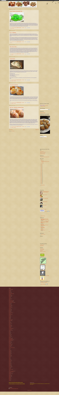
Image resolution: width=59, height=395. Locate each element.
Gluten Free (10, 323)
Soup (9, 368)
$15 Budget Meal (10, 289)
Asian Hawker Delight (11, 293)
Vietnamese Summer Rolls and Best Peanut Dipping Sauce (46, 191)
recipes (43, 255)
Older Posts (37, 129)
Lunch (9, 335)
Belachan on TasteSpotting (42, 251)
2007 (41, 181)
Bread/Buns (12, 103)
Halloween (10, 326)
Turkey (9, 374)
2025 (41, 164)
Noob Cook (42, 229)
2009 (41, 179)
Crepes (9, 308)
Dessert (12, 28)
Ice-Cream (10, 329)
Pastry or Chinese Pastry (11, 347)
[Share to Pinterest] (29, 27)
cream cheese (10, 307)
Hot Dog (9, 327)
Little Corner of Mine (14, 27)
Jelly (13, 28)
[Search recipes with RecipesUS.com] (47, 275)
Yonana (9, 380)
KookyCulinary (42, 224)
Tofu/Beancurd (10, 373)
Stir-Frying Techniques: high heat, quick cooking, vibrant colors (44, 225)
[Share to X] (28, 27)
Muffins (9, 341)
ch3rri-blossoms (42, 227)
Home (24, 129)
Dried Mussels (10, 314)
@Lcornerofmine (46, 105)
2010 (41, 178)
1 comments (23, 27)
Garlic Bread (12, 58)
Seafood (9, 363)
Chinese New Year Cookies (11, 302)
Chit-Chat (10, 303)
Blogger (30, 390)
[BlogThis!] (27, 27)
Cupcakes (10, 309)
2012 (41, 176)
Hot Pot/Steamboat (11, 328)
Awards (9, 294)
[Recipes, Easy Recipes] (42, 284)
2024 (41, 165)
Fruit (9, 321)
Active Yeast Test (42, 151)
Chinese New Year (10, 301)
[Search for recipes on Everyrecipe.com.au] (42, 282)
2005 (41, 183)
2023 (41, 166)
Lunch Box (10, 336)
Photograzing (41, 250)
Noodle (9, 343)
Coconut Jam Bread (14, 84)
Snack (9, 367)
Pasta (9, 346)
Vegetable (10, 375)
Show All (49, 231)
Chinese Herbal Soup (11, 300)
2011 (41, 177)
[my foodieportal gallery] (42, 269)
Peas (9, 348)
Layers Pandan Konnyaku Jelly (16, 11)
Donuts (9, 313)
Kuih (9, 333)
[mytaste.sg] (45, 282)
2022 (41, 167)
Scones (9, 362)
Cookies (9, 306)
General (9, 322)
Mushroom (10, 342)
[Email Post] (25, 27)
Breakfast (15, 103)
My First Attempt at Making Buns (17, 107)
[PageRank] (48, 211)
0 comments (23, 102)
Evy (11, 42)
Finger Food (10, 320)
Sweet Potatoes (10, 369)
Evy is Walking (13, 32)
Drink (9, 315)
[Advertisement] (21, 7)
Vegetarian (10, 376)
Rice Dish (10, 355)
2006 (41, 182)
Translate (45, 137)
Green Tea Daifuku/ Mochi (45, 198)
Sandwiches (10, 360)
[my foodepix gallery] (42, 270)
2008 (41, 180)
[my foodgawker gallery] (42, 275)
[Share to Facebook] (28, 27)
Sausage (10, 361)
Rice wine (10, 356)
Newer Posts (10, 129)
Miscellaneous (10, 340)
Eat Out (9, 316)
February (42, 160)
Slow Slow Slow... (13, 46)
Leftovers (10, 334)
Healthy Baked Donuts (45, 201)
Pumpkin (10, 353)
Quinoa (9, 354)
